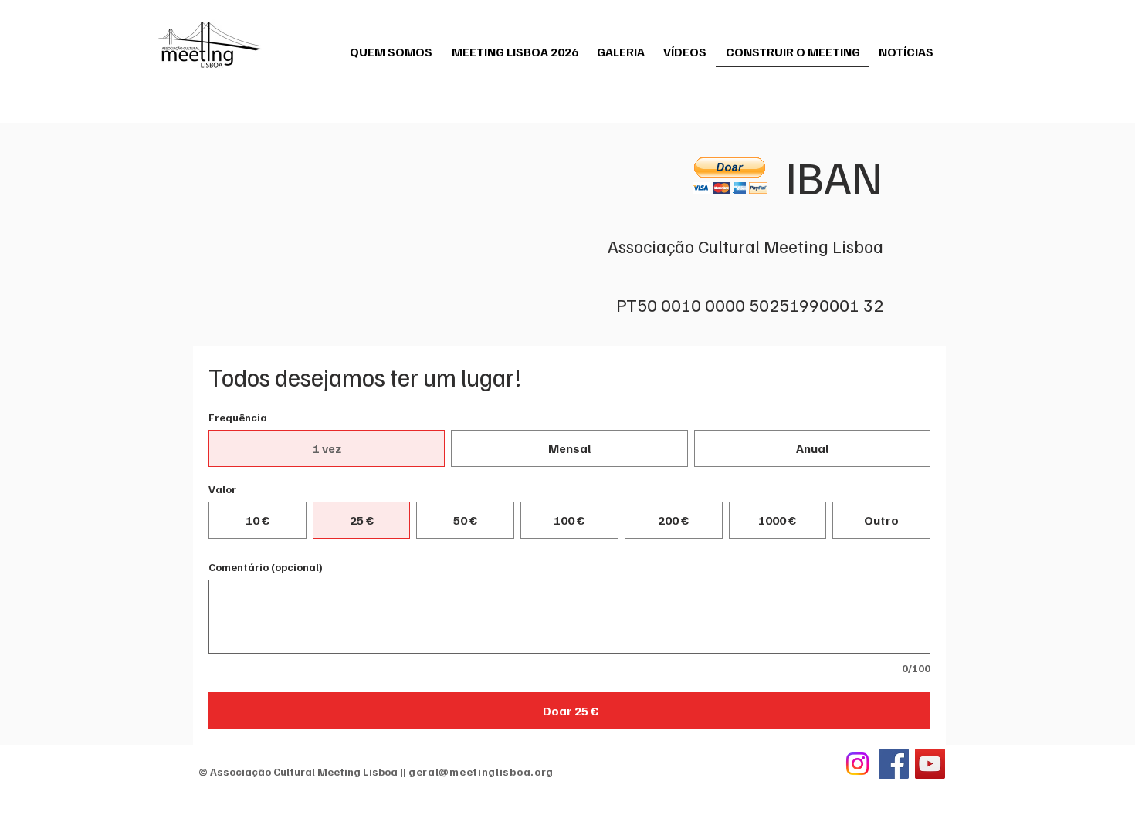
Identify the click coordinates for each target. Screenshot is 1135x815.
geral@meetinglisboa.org (481, 771)
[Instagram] (857, 764)
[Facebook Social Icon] (894, 764)
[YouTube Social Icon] (930, 764)
